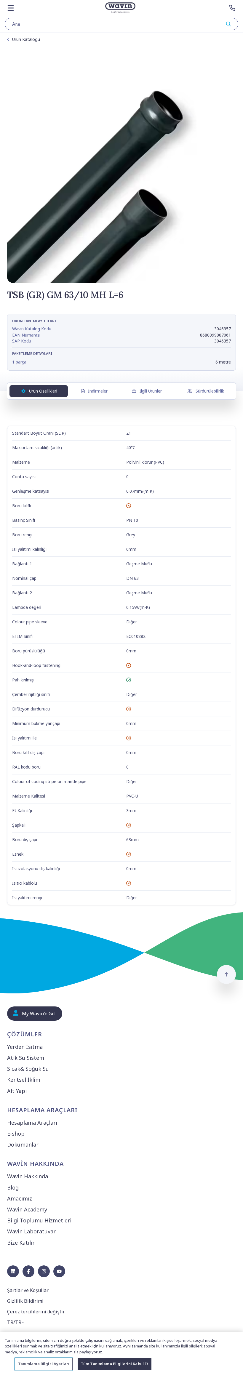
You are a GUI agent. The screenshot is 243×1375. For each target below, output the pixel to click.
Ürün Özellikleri (43, 391)
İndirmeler (98, 391)
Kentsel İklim (23, 1079)
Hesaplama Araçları (32, 1122)
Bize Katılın (21, 1242)
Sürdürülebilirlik (210, 391)
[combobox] (121, 24)
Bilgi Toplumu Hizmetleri (39, 1220)
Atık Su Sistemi (26, 1057)
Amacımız (19, 1198)
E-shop (16, 1133)
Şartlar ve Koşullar (28, 1290)
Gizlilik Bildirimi (25, 1301)
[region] (121, 1353)
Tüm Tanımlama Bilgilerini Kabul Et (114, 1363)
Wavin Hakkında (27, 1176)
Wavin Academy (27, 1209)
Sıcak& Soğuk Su (28, 1068)
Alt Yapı (17, 1090)
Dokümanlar (23, 1144)
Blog (13, 1187)
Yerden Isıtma (25, 1046)
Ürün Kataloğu (26, 39)
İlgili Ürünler (151, 391)
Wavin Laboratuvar (31, 1231)
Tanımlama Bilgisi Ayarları (43, 1363)
